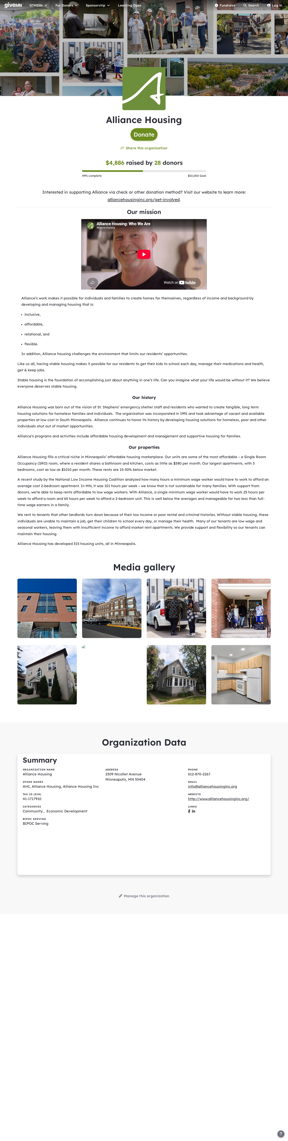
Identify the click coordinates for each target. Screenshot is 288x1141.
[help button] (280, 1133)
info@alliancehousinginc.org (212, 786)
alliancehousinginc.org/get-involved (144, 199)
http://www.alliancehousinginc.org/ (218, 799)
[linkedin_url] (193, 811)
